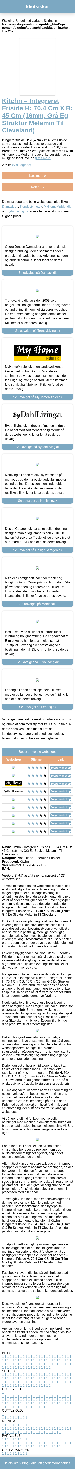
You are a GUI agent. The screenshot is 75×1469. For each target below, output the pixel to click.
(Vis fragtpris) (21, 165)
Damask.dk (10, 206)
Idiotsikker (37, 6)
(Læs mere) (43, 158)
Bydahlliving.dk (17, 211)
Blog (25, 1463)
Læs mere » (37, 175)
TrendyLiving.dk (31, 206)
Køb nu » (37, 187)
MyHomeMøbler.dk (57, 206)
